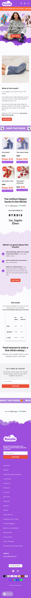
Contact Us (6, 483)
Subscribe (6, 501)
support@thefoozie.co (10, 556)
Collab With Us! (8, 514)
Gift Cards (6, 497)
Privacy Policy (7, 537)
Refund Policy (7, 532)
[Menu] (28, 3)
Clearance (6, 488)
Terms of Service (8, 541)
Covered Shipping (8, 523)
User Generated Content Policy (13, 546)
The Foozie (17, 585)
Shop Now (15, 36)
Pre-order (6, 492)
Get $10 (5, 510)
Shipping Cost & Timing (10, 519)
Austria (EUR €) (15, 566)
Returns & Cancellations (11, 528)
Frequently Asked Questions (12, 474)
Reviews (5, 470)
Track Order (7, 479)
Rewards (6, 505)
